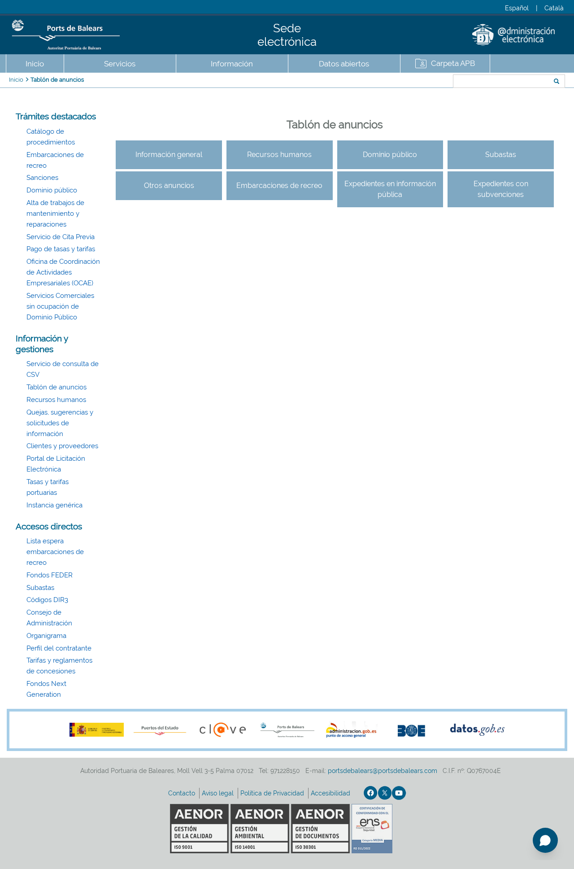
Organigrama (46, 636)
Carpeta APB (453, 63)
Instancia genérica (54, 505)
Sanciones (42, 178)
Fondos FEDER (49, 575)
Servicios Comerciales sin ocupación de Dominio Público (60, 306)
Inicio (35, 63)
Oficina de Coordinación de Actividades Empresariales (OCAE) (63, 272)
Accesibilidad (331, 793)
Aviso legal (218, 793)
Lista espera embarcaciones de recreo (55, 552)
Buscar (423, 82)
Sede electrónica (287, 35)
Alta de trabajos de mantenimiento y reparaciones (55, 213)
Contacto (182, 793)
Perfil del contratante (58, 648)
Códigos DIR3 (47, 600)
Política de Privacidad (273, 793)
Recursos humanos (56, 400)
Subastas (40, 588)
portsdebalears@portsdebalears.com (382, 770)
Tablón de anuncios (57, 79)
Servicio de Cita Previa (60, 237)
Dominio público (51, 190)
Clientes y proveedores (62, 446)
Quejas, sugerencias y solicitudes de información (59, 423)
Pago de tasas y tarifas (60, 249)
